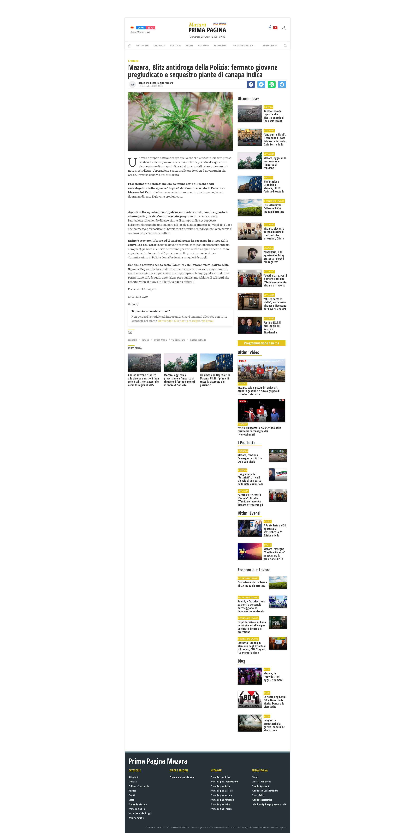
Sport (189, 45)
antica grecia (160, 339)
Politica (175, 45)
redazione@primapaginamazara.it (269, 804)
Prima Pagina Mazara (221, 795)
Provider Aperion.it (261, 786)
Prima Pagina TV (137, 808)
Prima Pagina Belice (220, 777)
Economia (220, 45)
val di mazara (178, 339)
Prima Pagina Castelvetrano (224, 781)
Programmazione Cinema (182, 777)
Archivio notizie (136, 817)
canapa (145, 339)
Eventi (132, 795)
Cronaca (159, 45)
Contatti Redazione (261, 781)
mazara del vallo (198, 339)
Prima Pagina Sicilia (221, 804)
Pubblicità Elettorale (262, 799)
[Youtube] (275, 27)
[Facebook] (270, 27)
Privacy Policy (258, 795)
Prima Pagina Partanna (222, 799)
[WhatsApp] (272, 84)
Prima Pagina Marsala (222, 790)
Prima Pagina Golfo (220, 786)
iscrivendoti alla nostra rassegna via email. (186, 321)
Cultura (203, 45)
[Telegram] (282, 84)
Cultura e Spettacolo (139, 786)
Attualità (142, 45)
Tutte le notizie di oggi (140, 813)
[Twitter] (261, 84)
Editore (255, 777)
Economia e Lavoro (138, 804)
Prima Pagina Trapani (221, 808)
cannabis (132, 339)
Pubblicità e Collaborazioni (265, 790)
